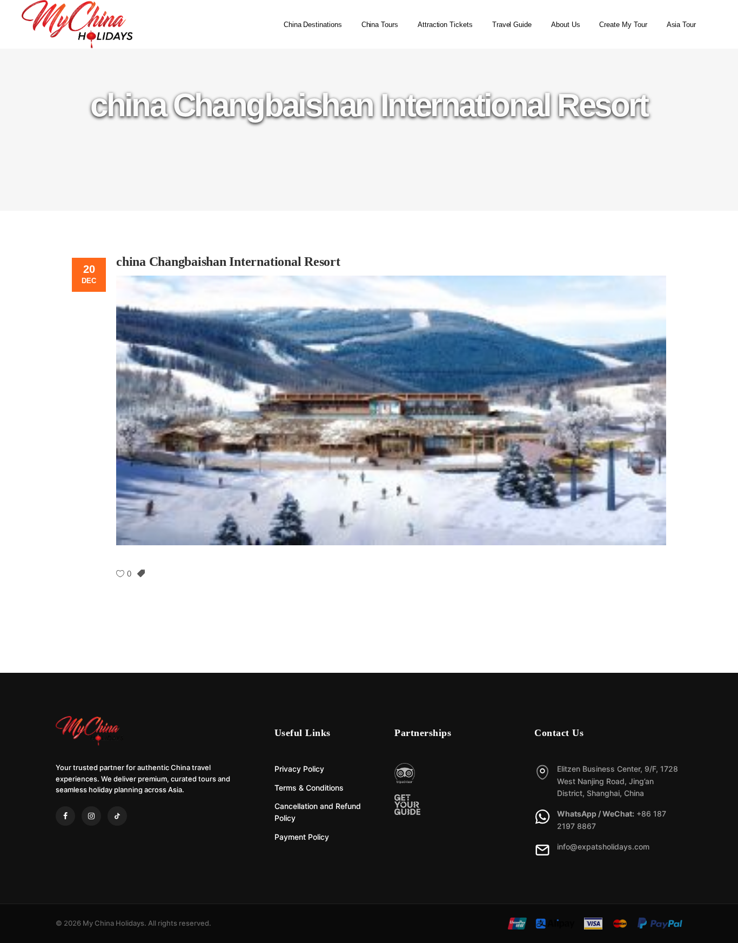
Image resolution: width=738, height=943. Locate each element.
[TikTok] (117, 816)
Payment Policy (301, 836)
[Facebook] (65, 816)
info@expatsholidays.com (603, 846)
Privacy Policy (299, 768)
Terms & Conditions (309, 787)
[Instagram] (91, 816)
